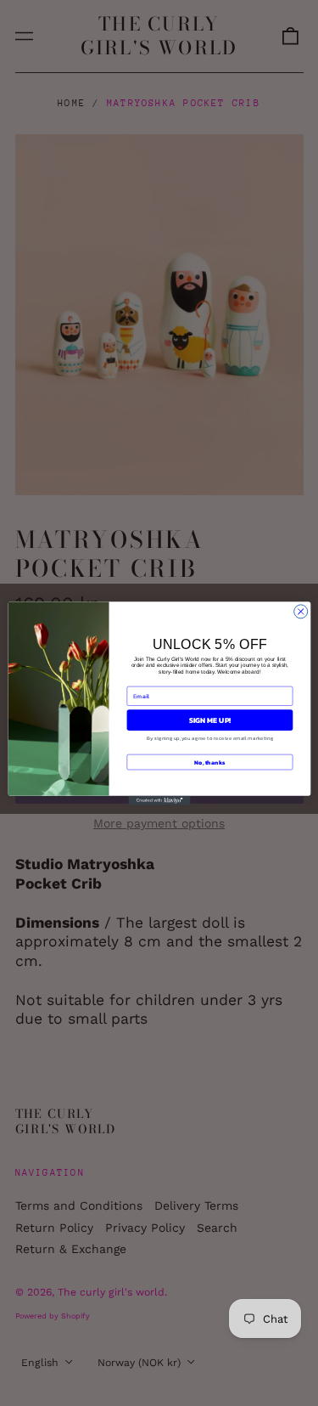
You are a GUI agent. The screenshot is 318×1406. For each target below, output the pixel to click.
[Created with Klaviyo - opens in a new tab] (159, 800)
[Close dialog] (300, 611)
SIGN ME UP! (209, 720)
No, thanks (209, 761)
